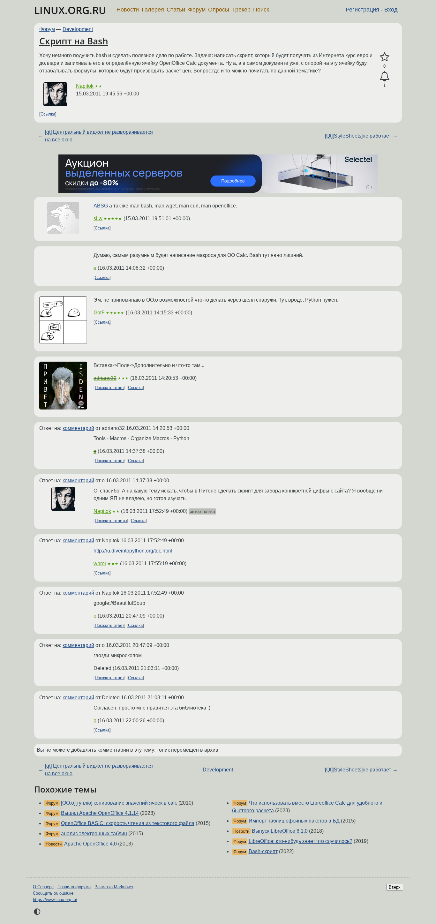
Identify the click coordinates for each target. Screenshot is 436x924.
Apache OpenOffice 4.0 (90, 843)
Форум (197, 9)
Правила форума (74, 886)
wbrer (100, 563)
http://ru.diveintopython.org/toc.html (133, 550)
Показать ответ (109, 387)
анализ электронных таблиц (94, 833)
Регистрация (362, 9)
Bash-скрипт (263, 851)
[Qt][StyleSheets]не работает (358, 136)
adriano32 (105, 378)
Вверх (395, 887)
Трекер (241, 9)
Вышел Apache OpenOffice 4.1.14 (100, 813)
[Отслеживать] (384, 76)
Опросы (218, 9)
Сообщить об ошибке (53, 893)
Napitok (85, 86)
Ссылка (48, 114)
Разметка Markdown (113, 886)
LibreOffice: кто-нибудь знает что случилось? (300, 841)
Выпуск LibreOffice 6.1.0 (280, 831)
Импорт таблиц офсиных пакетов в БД (294, 820)
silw (98, 218)
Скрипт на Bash (73, 41)
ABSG (101, 205)
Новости (128, 9)
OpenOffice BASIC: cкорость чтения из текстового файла (127, 823)
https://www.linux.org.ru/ (55, 899)
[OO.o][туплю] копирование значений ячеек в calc (119, 803)
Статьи (176, 9)
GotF (99, 312)
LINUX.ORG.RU (70, 10)
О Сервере (43, 886)
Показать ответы (111, 520)
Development (78, 29)
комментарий (78, 428)
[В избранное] (384, 57)
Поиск (261, 9)
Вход (391, 9)
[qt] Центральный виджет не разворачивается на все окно (99, 135)
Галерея (153, 9)
